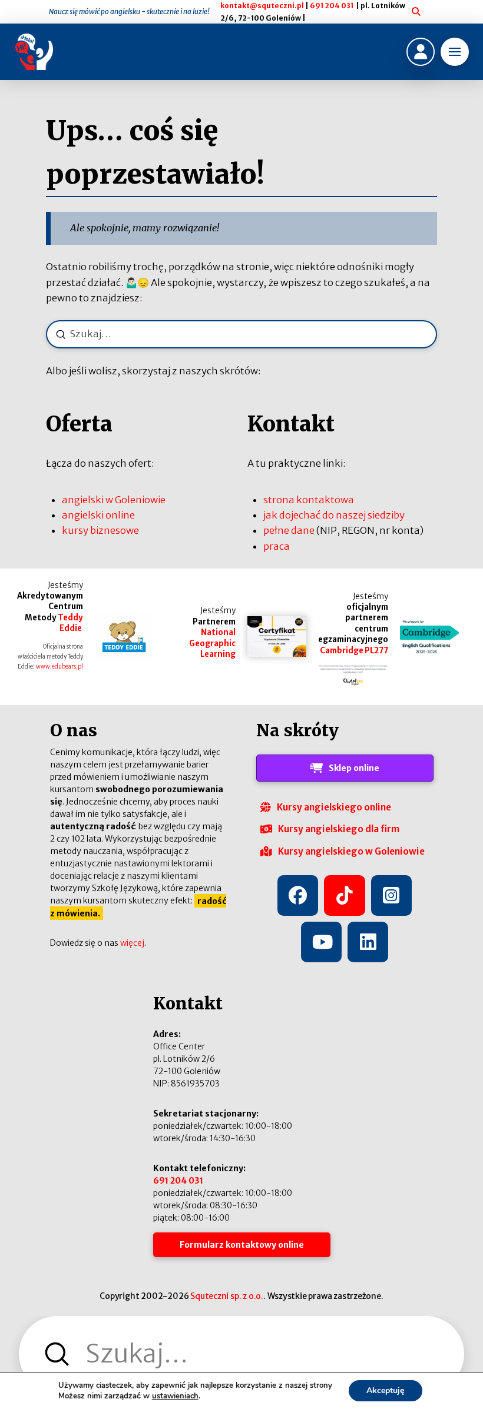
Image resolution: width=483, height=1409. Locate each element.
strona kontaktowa (308, 500)
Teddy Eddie (70, 623)
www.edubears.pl (59, 666)
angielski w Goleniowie (114, 500)
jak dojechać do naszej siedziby (334, 515)
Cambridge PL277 (354, 651)
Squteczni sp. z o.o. (226, 1296)
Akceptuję (385, 1390)
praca (276, 546)
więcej (132, 943)
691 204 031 (331, 5)
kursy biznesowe (100, 530)
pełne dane (289, 530)
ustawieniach (175, 1396)
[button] (455, 52)
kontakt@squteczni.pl (262, 5)
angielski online (98, 515)
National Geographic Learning (212, 643)
